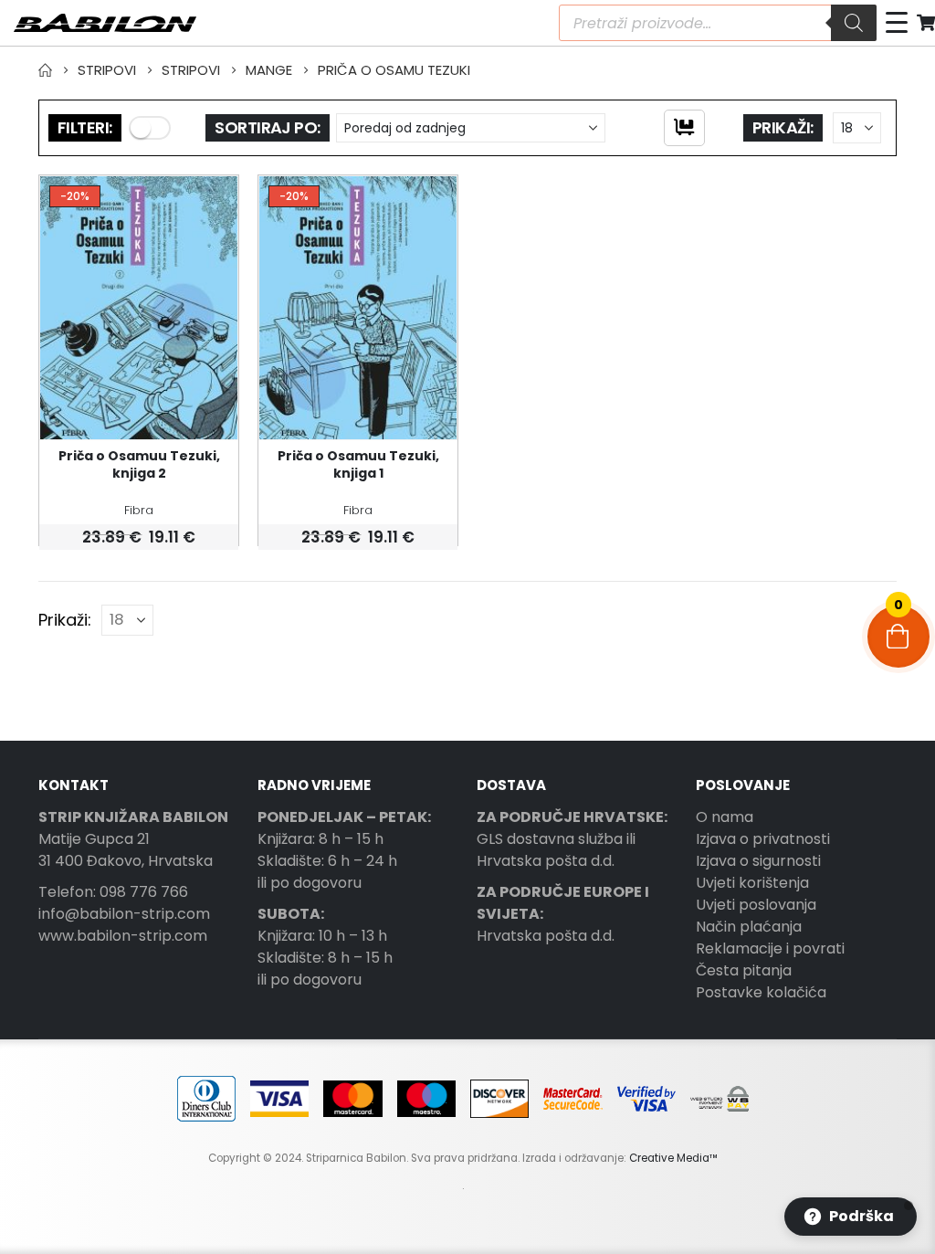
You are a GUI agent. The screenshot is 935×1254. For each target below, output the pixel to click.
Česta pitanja (744, 970)
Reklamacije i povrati (770, 948)
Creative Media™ (673, 1158)
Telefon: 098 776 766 (113, 891)
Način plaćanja (749, 926)
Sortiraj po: (267, 127)
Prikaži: (783, 127)
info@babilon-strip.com (124, 913)
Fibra (138, 510)
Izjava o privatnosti (763, 838)
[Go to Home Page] (45, 70)
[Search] (854, 23)
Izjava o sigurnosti (758, 860)
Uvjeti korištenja (752, 882)
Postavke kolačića (761, 992)
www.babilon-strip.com (122, 935)
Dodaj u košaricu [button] (207, 206)
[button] (150, 128)
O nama (724, 816)
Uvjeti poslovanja (756, 904)
